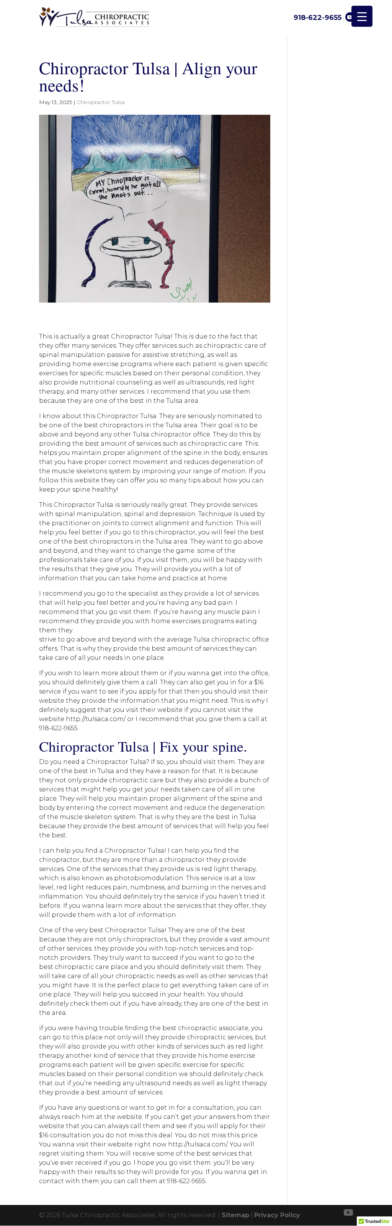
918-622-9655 (317, 18)
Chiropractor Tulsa (101, 102)
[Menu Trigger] (361, 16)
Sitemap (235, 1215)
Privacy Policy (277, 1215)
